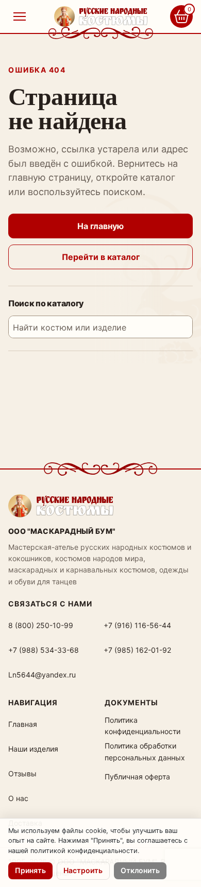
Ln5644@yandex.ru (42, 674)
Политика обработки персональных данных (145, 751)
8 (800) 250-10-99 (40, 625)
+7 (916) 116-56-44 (137, 625)
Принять (30, 870)
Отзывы (22, 773)
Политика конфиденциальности (142, 726)
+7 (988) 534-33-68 (43, 650)
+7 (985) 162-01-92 (137, 650)
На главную (100, 226)
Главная (22, 724)
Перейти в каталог (101, 257)
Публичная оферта (137, 776)
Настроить (83, 870)
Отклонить (140, 870)
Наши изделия (33, 748)
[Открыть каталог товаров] (19, 16)
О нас (18, 798)
